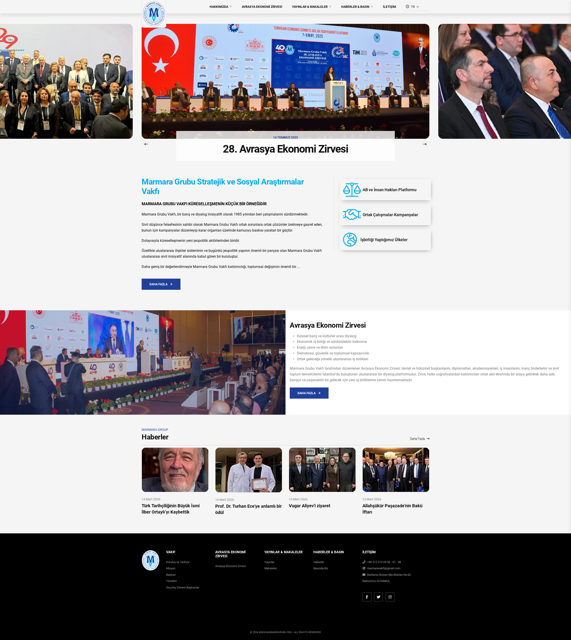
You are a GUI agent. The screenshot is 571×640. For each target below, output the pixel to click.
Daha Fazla (417, 439)
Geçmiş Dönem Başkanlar (182, 587)
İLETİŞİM (389, 6)
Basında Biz (320, 568)
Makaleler (270, 568)
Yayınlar (269, 562)
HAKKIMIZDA (219, 6)
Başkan (171, 574)
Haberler (318, 562)
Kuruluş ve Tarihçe (177, 562)
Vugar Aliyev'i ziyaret (309, 505)
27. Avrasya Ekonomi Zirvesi (366, 149)
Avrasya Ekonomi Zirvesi (230, 566)
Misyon (170, 568)
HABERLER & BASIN (355, 6)
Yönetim (171, 581)
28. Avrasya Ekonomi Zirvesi (69, 149)
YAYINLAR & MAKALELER (310, 6)
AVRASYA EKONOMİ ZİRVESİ (262, 6)
